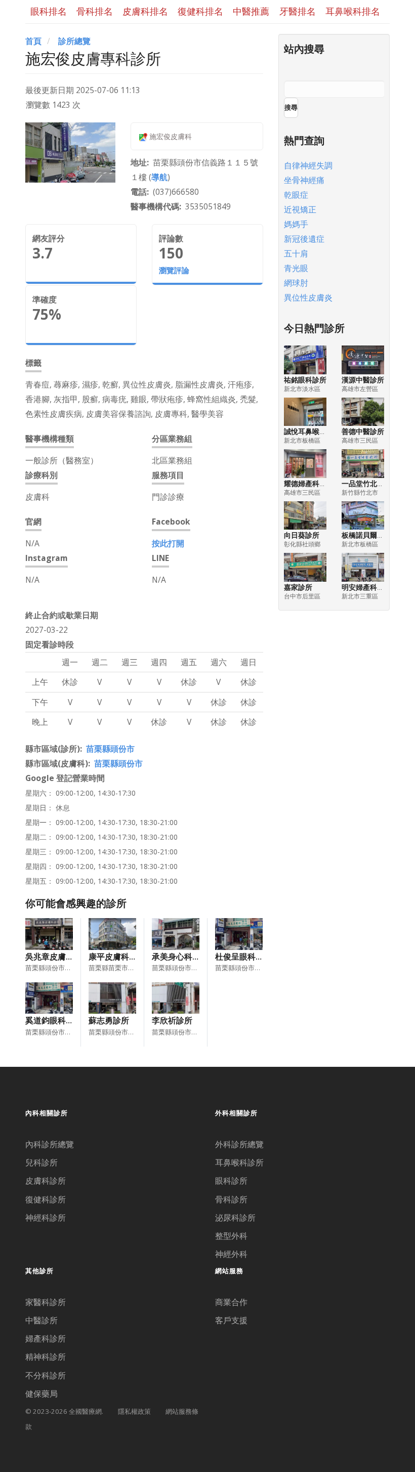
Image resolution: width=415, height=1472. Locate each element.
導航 (159, 177)
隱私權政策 (134, 1411)
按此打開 (168, 543)
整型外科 (231, 1235)
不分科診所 (45, 1375)
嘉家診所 (298, 587)
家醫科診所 (45, 1302)
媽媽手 (296, 224)
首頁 (33, 41)
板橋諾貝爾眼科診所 (373, 535)
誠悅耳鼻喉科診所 (312, 431)
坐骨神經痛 (304, 180)
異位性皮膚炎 (308, 297)
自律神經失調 (308, 165)
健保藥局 (41, 1393)
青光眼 (296, 268)
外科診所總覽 (239, 1144)
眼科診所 (231, 1180)
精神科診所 (45, 1356)
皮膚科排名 (145, 11)
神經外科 (231, 1254)
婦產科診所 (45, 1338)
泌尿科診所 (235, 1217)
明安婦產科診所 (366, 587)
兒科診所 (41, 1162)
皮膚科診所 (45, 1180)
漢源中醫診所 (363, 379)
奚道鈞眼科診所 (53, 1020)
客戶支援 (231, 1320)
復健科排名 (200, 11)
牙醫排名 (297, 11)
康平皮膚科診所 (117, 956)
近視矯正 (300, 209)
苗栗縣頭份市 (110, 748)
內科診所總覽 (49, 1144)
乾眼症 (296, 194)
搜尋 (291, 107)
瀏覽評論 (174, 270)
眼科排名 (48, 11)
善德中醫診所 (363, 431)
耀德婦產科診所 (309, 483)
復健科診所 (45, 1199)
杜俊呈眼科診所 (243, 956)
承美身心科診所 (180, 956)
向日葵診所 (301, 535)
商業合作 (231, 1302)
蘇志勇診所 (109, 1020)
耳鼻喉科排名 (352, 11)
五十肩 (296, 253)
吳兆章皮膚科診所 (57, 956)
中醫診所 (41, 1320)
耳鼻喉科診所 (239, 1162)
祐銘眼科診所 (305, 379)
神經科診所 (45, 1217)
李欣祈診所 (172, 1020)
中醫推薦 (251, 11)
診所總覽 (74, 41)
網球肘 (296, 282)
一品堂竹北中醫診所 (373, 483)
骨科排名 (94, 11)
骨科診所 (231, 1199)
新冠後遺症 (304, 238)
